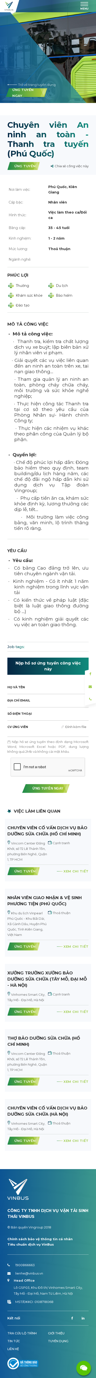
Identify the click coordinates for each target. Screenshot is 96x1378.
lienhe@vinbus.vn (29, 1273)
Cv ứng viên (17, 727)
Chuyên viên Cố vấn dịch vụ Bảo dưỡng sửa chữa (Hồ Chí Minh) (47, 830)
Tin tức (13, 1341)
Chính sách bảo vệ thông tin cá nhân (40, 1239)
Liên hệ (13, 1349)
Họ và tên (16, 687)
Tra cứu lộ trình (22, 1333)
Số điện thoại (19, 713)
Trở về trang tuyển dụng (37, 85)
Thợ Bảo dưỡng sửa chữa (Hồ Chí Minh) (43, 1041)
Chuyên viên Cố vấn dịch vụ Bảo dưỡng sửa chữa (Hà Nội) (47, 1111)
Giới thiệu (56, 1333)
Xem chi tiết (76, 871)
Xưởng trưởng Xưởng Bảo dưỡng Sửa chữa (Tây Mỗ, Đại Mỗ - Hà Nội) (47, 979)
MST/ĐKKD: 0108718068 (34, 1302)
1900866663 (25, 1265)
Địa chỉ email (18, 700)
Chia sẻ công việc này (72, 166)
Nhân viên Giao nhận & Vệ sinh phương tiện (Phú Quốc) (44, 900)
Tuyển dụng (58, 1341)
